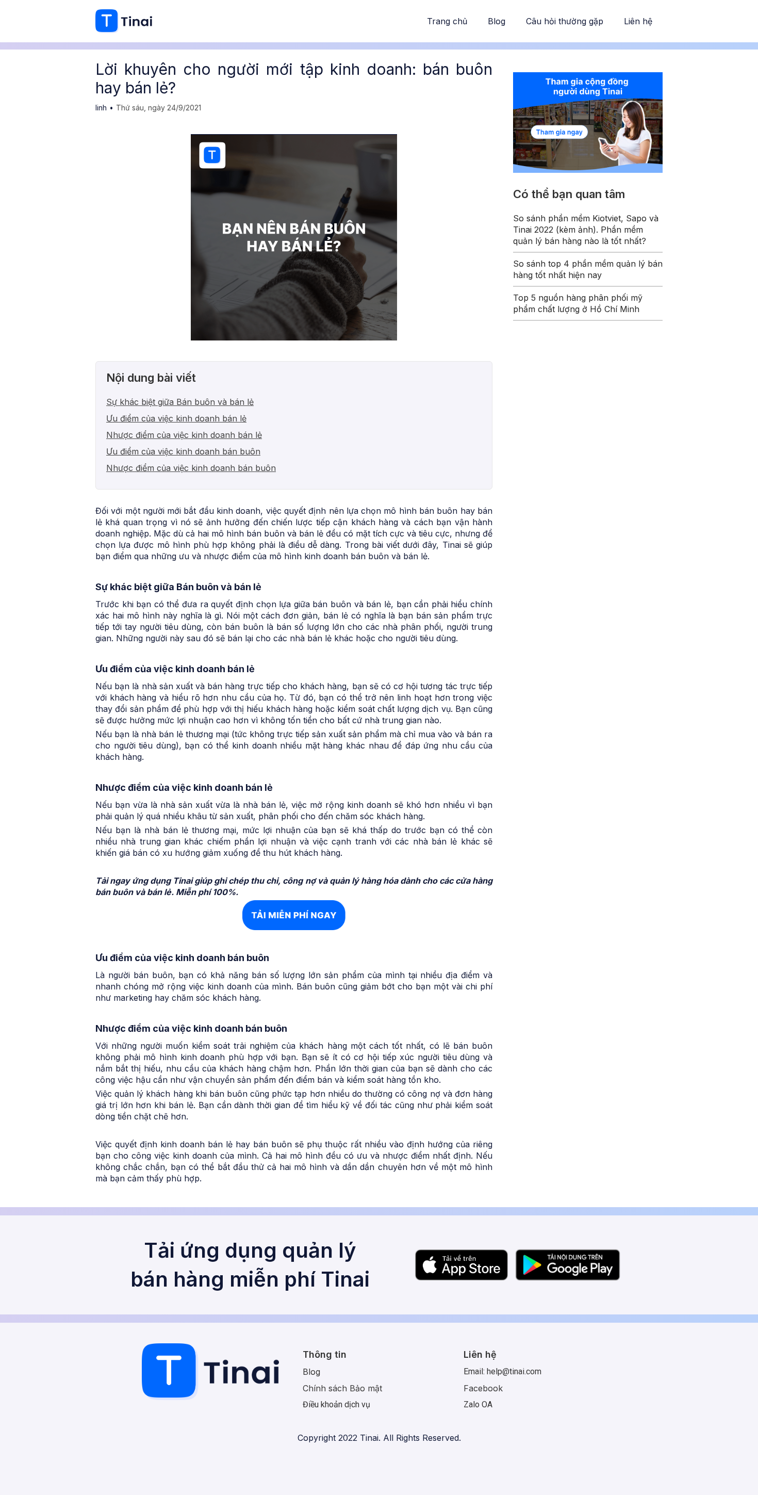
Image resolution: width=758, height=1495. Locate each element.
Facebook (483, 1388)
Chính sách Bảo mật (342, 1388)
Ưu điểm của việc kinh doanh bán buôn (183, 451)
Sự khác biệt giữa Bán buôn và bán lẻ (180, 402)
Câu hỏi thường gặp (564, 21)
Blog (496, 21)
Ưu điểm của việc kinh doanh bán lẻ (176, 418)
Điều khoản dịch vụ (336, 1404)
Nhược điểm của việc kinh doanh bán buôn (191, 468)
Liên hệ (638, 21)
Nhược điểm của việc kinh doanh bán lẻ (184, 435)
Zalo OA (478, 1404)
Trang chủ (447, 21)
